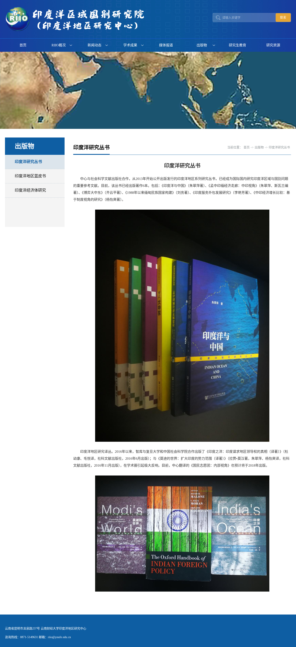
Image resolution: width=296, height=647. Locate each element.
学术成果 (130, 45)
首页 (23, 45)
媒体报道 (166, 45)
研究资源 (273, 45)
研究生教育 (237, 45)
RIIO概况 (59, 45)
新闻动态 (94, 45)
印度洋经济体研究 (30, 190)
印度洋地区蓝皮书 (30, 176)
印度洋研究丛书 (28, 162)
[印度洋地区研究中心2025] (76, 19)
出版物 (202, 45)
